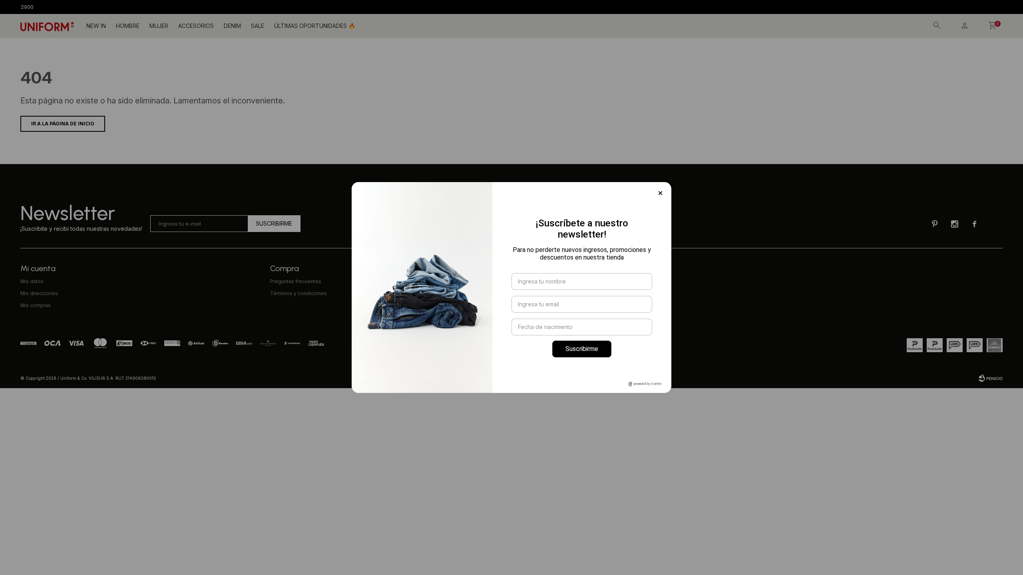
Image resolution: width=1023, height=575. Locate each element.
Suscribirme (581, 349)
